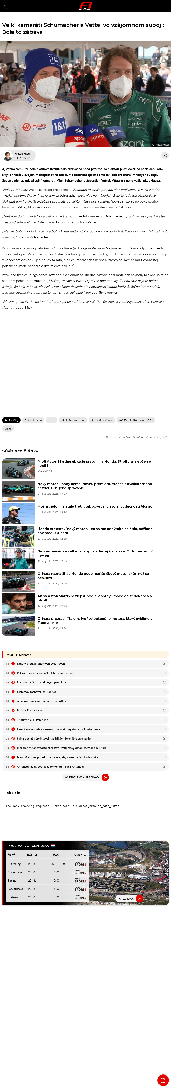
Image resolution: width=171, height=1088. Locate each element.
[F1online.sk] (85, 6)
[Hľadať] (5, 6)
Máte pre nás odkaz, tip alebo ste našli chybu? (135, 437)
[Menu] (165, 7)
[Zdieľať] (165, 155)
